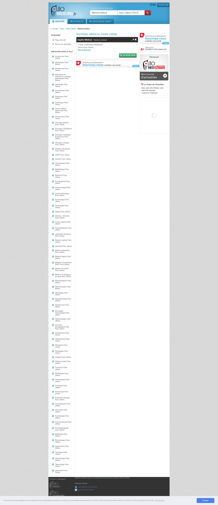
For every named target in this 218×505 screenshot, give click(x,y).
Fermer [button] (206, 500)
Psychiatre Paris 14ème (61, 411)
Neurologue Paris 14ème (61, 294)
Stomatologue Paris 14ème (62, 459)
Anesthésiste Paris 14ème (62, 91)
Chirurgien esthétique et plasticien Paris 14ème (63, 137)
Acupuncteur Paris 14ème (62, 57)
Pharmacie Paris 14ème (61, 368)
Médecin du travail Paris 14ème (62, 269)
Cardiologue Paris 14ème (61, 103)
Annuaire (59, 21)
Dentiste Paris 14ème (63, 159)
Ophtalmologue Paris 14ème (62, 320)
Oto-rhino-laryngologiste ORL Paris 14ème (62, 327)
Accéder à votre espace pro (156, 48)
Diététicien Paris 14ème (61, 176)
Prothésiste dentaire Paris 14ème (62, 399)
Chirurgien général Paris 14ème (61, 124)
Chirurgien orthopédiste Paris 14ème (63, 130)
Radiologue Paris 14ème (61, 435)
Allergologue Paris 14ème (61, 63)
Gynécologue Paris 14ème (62, 200)
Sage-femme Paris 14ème (62, 447)
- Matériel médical (92, 40)
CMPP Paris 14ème (62, 155)
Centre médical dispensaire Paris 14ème (61, 110)
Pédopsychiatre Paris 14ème (63, 362)
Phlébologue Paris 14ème (61, 374)
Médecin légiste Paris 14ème (63, 257)
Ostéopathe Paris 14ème (61, 352)
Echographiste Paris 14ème (62, 182)
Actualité (78, 21)
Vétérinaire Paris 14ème (61, 471)
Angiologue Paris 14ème (61, 97)
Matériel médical (84, 29)
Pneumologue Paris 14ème (62, 380)
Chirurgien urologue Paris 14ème (62, 144)
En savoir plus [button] (160, 500)
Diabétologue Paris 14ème (62, 170)
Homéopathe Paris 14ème (62, 206)
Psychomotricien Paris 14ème (63, 423)
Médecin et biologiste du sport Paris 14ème (63, 275)
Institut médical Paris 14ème (63, 223)
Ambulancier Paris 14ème (62, 69)
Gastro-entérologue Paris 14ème (62, 194)
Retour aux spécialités (63, 44)
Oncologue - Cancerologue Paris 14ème (62, 313)
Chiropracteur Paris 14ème (62, 117)
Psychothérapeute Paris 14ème (61, 429)
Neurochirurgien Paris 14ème (63, 288)
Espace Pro (162, 5)
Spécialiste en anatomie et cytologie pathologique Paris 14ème (63, 77)
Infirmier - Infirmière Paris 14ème (62, 217)
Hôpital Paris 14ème (62, 212)
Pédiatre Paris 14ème (63, 357)
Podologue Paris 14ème (61, 386)
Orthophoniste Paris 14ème (62, 340)
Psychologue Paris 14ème (62, 417)
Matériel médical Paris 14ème (63, 241)
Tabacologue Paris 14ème (62, 465)
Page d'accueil (60, 40)
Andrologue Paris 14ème (61, 85)
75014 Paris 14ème (85, 47)
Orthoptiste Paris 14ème (61, 346)
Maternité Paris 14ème (63, 246)
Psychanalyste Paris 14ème (62, 405)
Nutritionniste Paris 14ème (62, 306)
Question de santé (101, 21)
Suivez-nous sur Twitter (86, 489)
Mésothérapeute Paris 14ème (63, 282)
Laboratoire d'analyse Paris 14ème (63, 235)
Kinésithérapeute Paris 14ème (63, 229)
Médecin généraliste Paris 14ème (62, 251)
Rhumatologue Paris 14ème (62, 441)
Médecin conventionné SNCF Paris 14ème (63, 263)
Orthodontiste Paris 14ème (62, 334)
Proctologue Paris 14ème (61, 393)
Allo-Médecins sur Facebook (87, 487)
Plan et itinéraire (84, 50)
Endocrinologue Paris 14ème (63, 188)
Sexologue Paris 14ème (61, 453)
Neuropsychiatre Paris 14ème (63, 300)
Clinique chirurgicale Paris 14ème (62, 150)
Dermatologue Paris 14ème (62, 164)
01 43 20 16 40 (129, 55)
